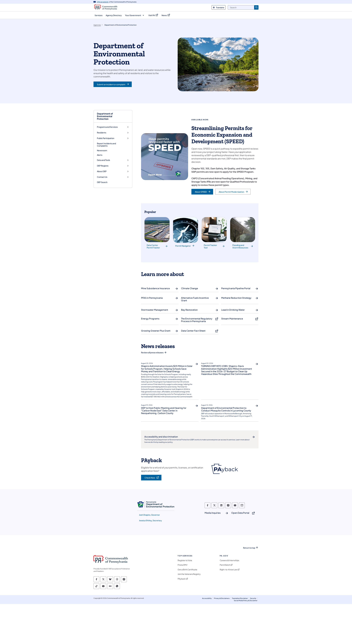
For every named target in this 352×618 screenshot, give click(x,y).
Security (253, 598)
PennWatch (225, 565)
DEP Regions (102, 166)
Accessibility (207, 598)
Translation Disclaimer (240, 598)
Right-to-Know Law (228, 569)
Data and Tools (103, 160)
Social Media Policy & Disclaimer (245, 600)
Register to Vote (185, 560)
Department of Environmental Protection (105, 116)
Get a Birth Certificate (187, 569)
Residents (101, 132)
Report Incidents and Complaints (106, 144)
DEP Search (102, 182)
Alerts (99, 155)
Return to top (249, 548)
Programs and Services (107, 127)
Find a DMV (182, 565)
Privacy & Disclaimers (222, 598)
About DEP (102, 171)
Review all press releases (152, 352)
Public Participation (105, 138)
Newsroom (102, 150)
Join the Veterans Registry (189, 574)
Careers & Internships (229, 560)
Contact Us (102, 177)
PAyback (182, 579)
